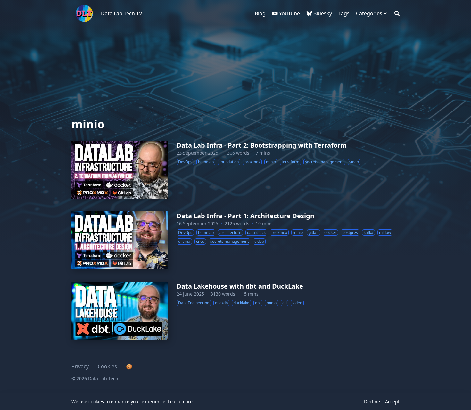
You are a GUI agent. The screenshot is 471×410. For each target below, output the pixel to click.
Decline (372, 401)
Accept (392, 401)
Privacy (80, 366)
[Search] (397, 13)
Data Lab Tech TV (121, 13)
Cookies (107, 366)
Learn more (180, 401)
